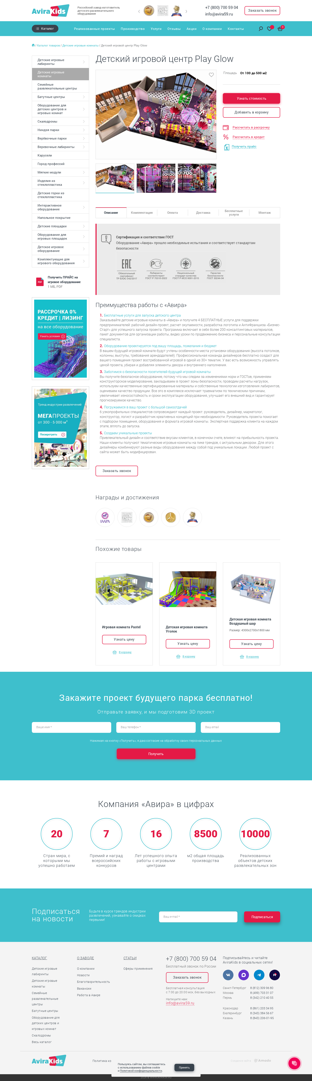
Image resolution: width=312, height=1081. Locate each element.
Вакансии (84, 988)
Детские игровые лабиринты (51, 62)
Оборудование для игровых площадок (52, 236)
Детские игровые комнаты (80, 45)
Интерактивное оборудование (50, 207)
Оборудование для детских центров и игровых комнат (52, 109)
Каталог (47, 28)
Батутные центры (51, 97)
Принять (184, 1067)
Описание (111, 212)
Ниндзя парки (48, 130)
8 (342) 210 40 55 (261, 997)
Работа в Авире (88, 995)
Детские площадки (52, 226)
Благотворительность (93, 981)
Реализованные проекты (94, 29)
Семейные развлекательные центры (57, 86)
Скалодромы (47, 121)
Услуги (156, 29)
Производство (133, 29)
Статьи (130, 958)
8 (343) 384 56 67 (261, 1013)
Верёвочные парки (52, 138)
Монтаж (265, 212)
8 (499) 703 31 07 (261, 992)
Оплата (172, 212)
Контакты (236, 29)
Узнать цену (124, 639)
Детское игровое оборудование (51, 249)
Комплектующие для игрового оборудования (56, 261)
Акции (192, 29)
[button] (139, 11)
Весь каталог (42, 1042)
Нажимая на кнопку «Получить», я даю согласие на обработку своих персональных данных (156, 740)
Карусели (45, 155)
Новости (83, 975)
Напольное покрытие (54, 217)
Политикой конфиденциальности (141, 1071)
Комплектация (142, 212)
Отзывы (174, 29)
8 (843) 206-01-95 (262, 1018)
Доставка (203, 212)
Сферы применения (138, 968)
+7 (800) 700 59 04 (221, 7)
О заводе (85, 958)
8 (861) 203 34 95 (261, 1008)
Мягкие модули (49, 172)
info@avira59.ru (219, 14)
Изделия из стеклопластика (50, 183)
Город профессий (51, 164)
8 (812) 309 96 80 (261, 988)
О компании (212, 29)
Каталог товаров (49, 45)
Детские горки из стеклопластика (51, 195)
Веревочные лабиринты (56, 147)
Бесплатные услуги (234, 212)
